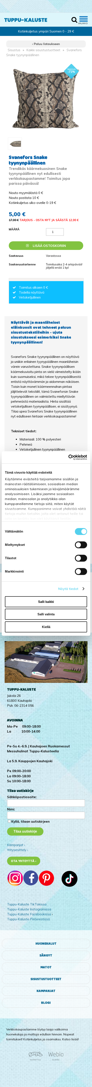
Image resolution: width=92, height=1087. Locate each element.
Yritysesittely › (17, 850)
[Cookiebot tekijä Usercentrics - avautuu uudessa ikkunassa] (68, 457)
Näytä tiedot (68, 589)
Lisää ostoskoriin (49, 246)
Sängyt (46, 955)
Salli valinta (46, 614)
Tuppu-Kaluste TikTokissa (26, 904)
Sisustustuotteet (46, 979)
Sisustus (14, 50)
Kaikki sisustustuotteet (43, 50)
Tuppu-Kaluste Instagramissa (29, 909)
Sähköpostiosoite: (22, 797)
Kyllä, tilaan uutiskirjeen (30, 821)
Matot (46, 967)
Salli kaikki (46, 602)
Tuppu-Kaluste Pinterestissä (28, 919)
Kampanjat (46, 991)
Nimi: (11, 809)
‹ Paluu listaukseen (46, 44)
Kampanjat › (16, 845)
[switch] (81, 544)
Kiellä (46, 627)
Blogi (46, 1003)
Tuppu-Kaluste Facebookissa (29, 914)
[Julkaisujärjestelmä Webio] (54, 1060)
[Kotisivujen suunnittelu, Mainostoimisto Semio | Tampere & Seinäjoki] (37, 1060)
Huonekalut (46, 944)
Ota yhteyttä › (23, 861)
